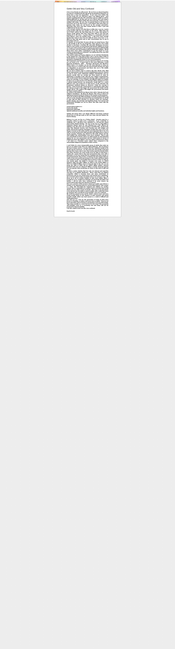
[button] (83, 2)
